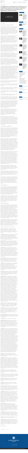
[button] (26, 2)
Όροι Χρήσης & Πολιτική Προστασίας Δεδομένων (6, 448)
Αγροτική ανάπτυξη (22, 79)
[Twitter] (25, 0)
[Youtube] (26, 0)
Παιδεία (20, 76)
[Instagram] (24, 0)
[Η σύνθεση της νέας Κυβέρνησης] (20, 25)
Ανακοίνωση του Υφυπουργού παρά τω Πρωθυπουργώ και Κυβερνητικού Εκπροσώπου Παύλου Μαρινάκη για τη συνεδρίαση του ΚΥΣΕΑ (25, 53)
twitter (24, 21)
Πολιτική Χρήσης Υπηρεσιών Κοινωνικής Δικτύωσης (16, 448)
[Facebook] (23, 0)
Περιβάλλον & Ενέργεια (22, 78)
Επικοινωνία (23, 448)
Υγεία (20, 77)
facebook (25, 21)
